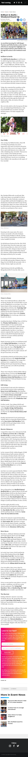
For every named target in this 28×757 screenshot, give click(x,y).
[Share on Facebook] (18, 20)
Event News (13, 11)
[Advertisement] (14, 178)
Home (2, 11)
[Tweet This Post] (21, 20)
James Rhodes (6, 19)
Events (6, 11)
